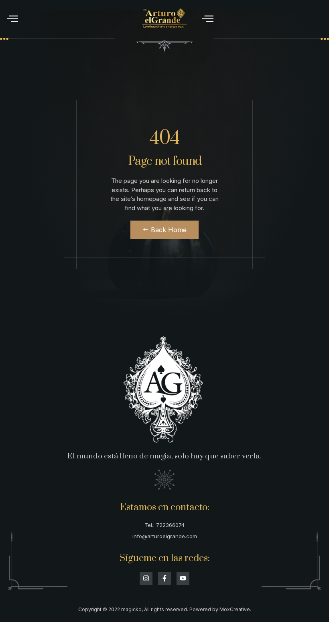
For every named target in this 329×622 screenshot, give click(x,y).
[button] (12, 18)
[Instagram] (146, 578)
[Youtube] (183, 578)
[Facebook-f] (164, 578)
